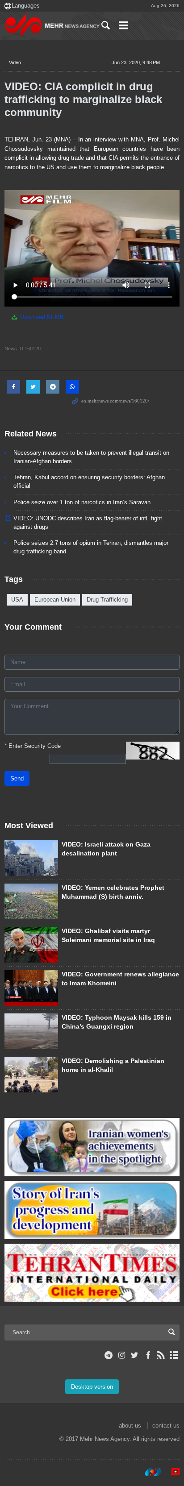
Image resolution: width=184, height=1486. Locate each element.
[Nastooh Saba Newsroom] (148, 1472)
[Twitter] (134, 1355)
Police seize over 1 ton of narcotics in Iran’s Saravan (82, 502)
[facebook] (147, 1355)
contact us (166, 1425)
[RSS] (161, 1355)
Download (41, 317)
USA (17, 599)
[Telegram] (108, 1355)
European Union (54, 599)
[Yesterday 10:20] (31, 901)
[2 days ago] (31, 858)
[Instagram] (121, 1355)
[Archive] (174, 1355)
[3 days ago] (31, 988)
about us (130, 1425)
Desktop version (92, 1386)
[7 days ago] (31, 945)
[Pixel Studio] (171, 1472)
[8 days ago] (31, 1074)
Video (15, 62)
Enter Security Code (32, 746)
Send (17, 778)
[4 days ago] (31, 1031)
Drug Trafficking (107, 599)
